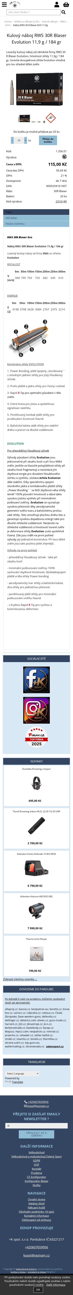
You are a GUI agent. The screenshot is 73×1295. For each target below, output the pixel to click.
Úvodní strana (36, 1199)
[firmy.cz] (36, 737)
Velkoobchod (36, 1152)
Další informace (55, 1285)
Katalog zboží (37, 1203)
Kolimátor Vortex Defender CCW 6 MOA (36, 853)
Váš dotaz (11, 218)
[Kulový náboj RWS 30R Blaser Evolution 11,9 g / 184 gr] (36, 91)
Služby (37, 1185)
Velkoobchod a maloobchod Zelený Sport (36, 1156)
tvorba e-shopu (18, 1271)
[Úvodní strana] (15, 4)
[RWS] (64, 158)
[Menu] (4, 4)
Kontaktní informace (36, 1216)
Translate (17, 1082)
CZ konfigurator (36, 1177)
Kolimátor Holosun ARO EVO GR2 (36, 896)
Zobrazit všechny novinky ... (20, 979)
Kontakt (36, 1169)
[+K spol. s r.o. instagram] (36, 710)
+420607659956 (38, 1102)
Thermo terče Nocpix (36, 938)
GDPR (36, 1160)
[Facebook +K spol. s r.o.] (36, 692)
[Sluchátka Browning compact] (36, 783)
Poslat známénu (15, 223)
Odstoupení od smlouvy (36, 1220)
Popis (9, 212)
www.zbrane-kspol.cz (26, 1268)
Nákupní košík (36, 1207)
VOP (36, 1165)
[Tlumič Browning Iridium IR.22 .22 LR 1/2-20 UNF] (36, 826)
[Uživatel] (58, 5)
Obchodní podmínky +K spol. (36, 1212)
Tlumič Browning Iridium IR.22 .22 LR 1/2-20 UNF (36, 811)
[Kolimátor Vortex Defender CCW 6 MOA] (36, 868)
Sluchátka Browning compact (36, 768)
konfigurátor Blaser (36, 1181)
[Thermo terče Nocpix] (36, 953)
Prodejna (36, 1173)
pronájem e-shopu (37, 1271)
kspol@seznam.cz (38, 1106)
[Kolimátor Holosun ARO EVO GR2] (36, 911)
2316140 (61, 201)
